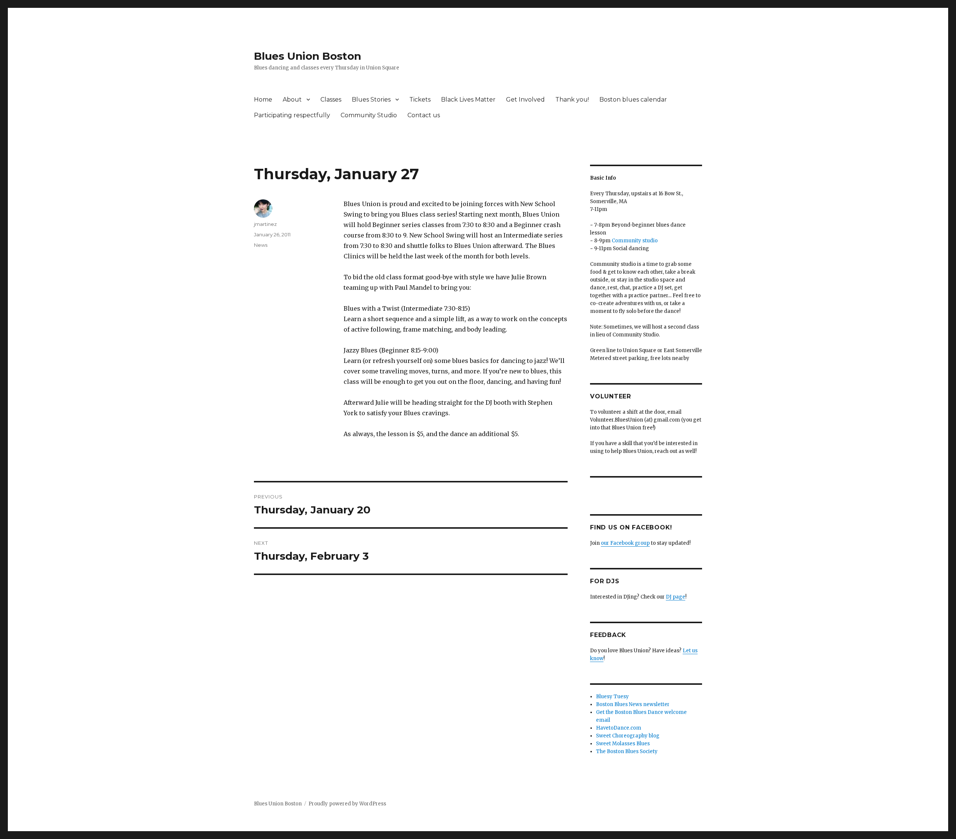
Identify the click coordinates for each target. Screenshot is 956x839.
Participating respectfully (292, 115)
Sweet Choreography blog (627, 736)
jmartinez (265, 224)
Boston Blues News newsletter (633, 704)
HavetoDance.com (618, 728)
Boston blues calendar (633, 99)
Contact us (423, 115)
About (292, 99)
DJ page (675, 597)
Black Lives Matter (468, 99)
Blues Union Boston (307, 56)
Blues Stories (371, 99)
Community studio (635, 240)
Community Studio (369, 115)
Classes (330, 99)
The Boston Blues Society (627, 751)
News (260, 245)
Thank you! (572, 99)
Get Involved (525, 99)
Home (263, 99)
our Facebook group (625, 543)
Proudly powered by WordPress (347, 804)
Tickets (420, 99)
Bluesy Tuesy (612, 696)
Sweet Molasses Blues (623, 743)
